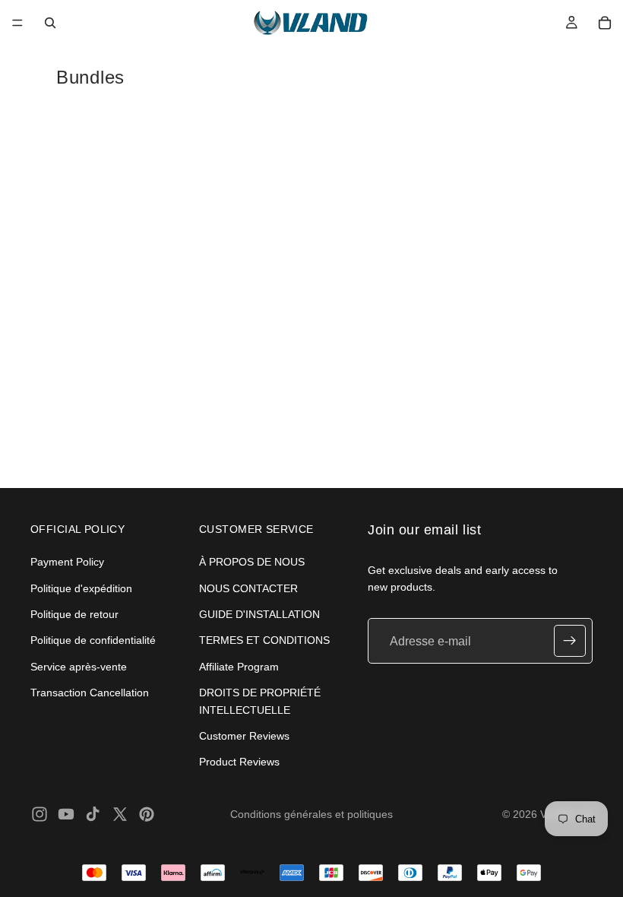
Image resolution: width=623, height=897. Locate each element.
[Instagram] (39, 814)
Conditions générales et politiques (311, 814)
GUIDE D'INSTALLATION (259, 614)
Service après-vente (78, 667)
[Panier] (604, 23)
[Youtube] (66, 814)
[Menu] (17, 22)
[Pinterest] (147, 814)
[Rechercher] (50, 23)
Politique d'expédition (81, 588)
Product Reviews (239, 762)
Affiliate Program (239, 667)
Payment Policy (67, 562)
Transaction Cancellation (89, 692)
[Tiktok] (93, 814)
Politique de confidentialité (93, 641)
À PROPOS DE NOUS (252, 562)
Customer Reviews (244, 736)
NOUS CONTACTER (248, 588)
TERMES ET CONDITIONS (264, 641)
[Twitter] (120, 814)
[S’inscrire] (570, 642)
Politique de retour (74, 614)
